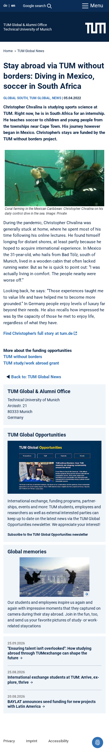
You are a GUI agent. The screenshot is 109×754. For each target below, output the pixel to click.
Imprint (31, 741)
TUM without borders (22, 356)
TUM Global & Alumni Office (25, 25)
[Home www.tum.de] (95, 27)
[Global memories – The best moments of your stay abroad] (54, 577)
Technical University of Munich (27, 29)
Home (8, 51)
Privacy (9, 741)
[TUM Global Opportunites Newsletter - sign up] (54, 467)
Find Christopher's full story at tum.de (38, 333)
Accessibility (58, 741)
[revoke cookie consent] (97, 742)
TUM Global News (30, 51)
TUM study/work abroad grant (31, 363)
